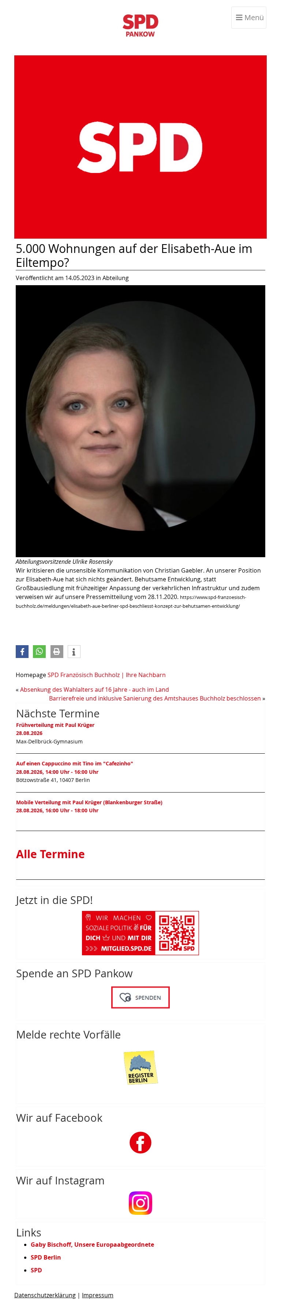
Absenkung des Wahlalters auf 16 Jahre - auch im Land (94, 689)
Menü (253, 17)
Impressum (97, 1295)
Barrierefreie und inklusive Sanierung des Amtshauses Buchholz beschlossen (155, 698)
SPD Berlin (46, 1257)
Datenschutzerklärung (45, 1295)
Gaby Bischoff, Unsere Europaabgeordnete (92, 1244)
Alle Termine (50, 854)
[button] (22, 651)
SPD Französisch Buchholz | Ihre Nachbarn (107, 675)
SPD (36, 1270)
